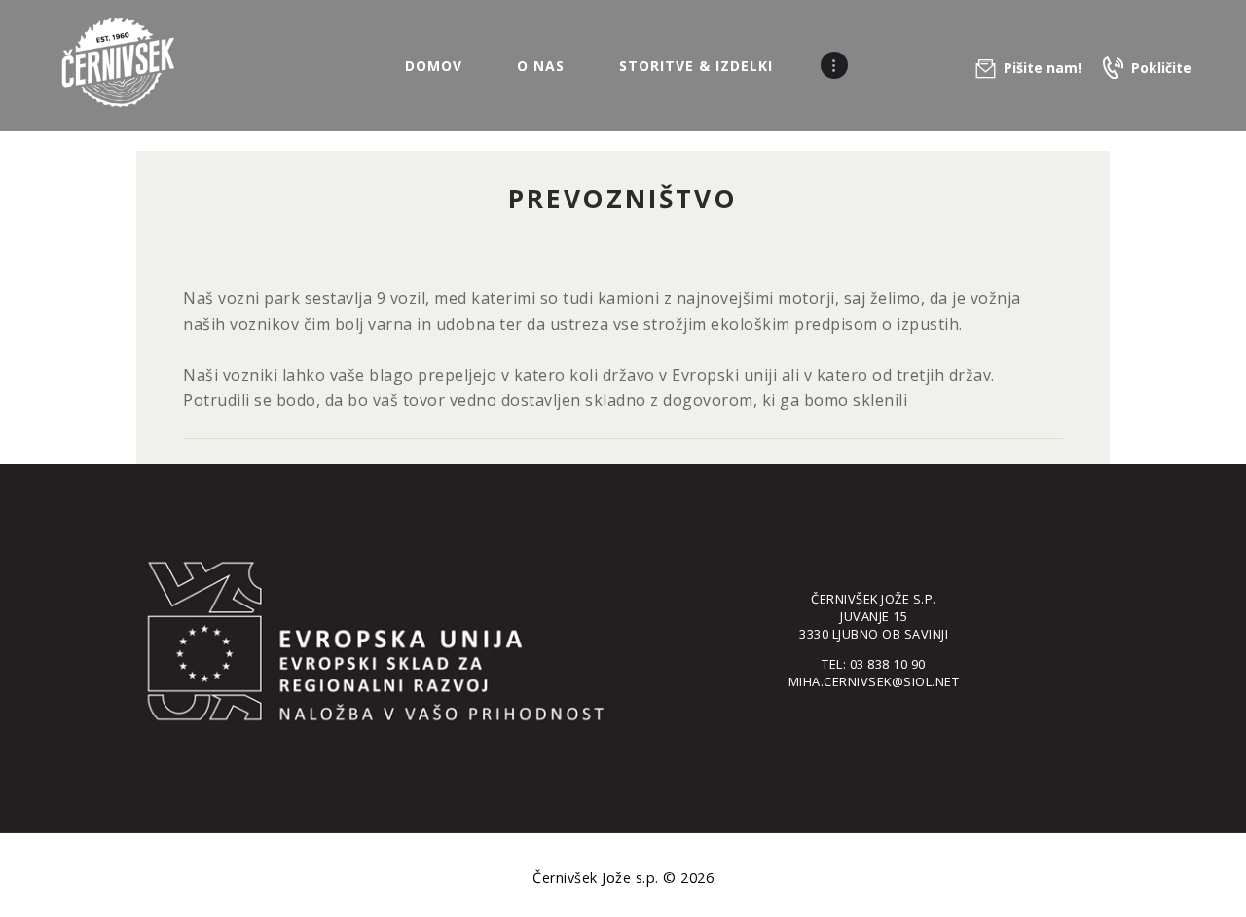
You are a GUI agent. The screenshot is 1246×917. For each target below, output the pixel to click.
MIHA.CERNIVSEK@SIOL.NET (874, 681)
